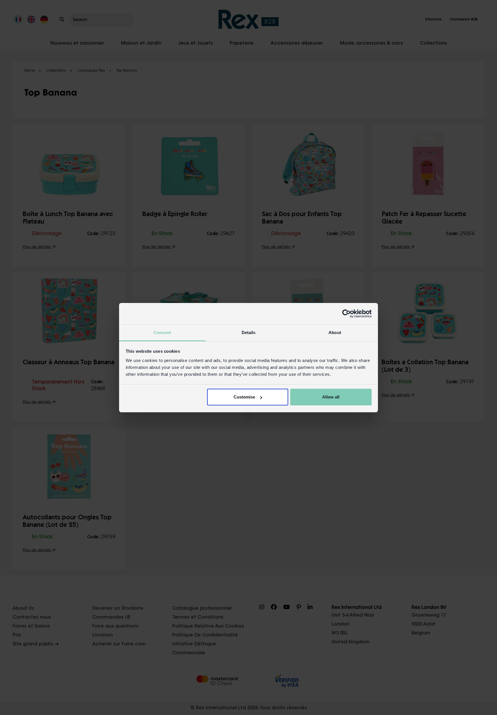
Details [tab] (249, 332)
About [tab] (334, 332)
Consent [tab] (162, 332)
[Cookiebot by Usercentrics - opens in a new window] (346, 313)
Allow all (330, 396)
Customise (244, 396)
